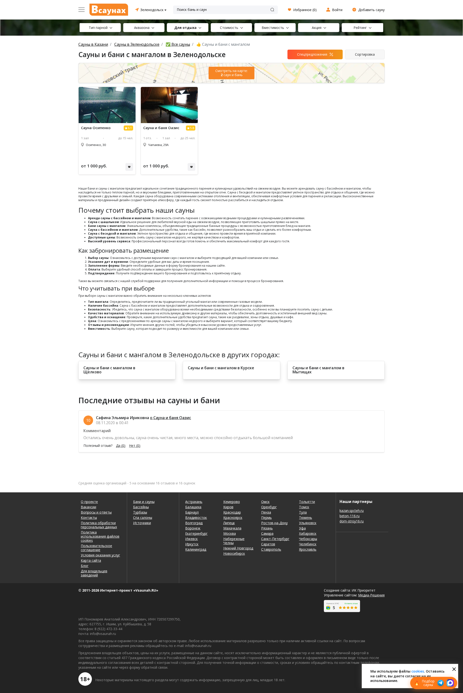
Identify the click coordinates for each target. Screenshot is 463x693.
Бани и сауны (144, 502)
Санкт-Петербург (275, 539)
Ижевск (191, 539)
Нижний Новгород (238, 548)
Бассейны (141, 507)
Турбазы (140, 512)
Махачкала (232, 528)
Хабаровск (307, 533)
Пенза (266, 512)
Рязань (267, 528)
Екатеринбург (196, 533)
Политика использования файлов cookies (100, 536)
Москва (229, 533)
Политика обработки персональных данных (99, 525)
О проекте (89, 502)
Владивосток (196, 517)
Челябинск (307, 544)
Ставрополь (271, 549)
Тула (303, 512)
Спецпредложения (312, 54)
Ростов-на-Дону (274, 523)
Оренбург (269, 507)
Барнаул (192, 512)
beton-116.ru (350, 516)
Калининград (195, 549)
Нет (134, 445)
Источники (142, 523)
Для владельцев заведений (94, 573)
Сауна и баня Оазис (161, 127)
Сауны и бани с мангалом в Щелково (109, 370)
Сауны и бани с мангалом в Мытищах (318, 370)
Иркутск (191, 544)
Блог (85, 566)
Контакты (89, 517)
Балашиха (193, 507)
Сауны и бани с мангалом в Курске (221, 368)
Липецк (229, 523)
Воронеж (192, 528)
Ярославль (307, 549)
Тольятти (307, 502)
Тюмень (305, 517)
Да (120, 445)
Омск (265, 502)
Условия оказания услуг (100, 555)
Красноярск (232, 517)
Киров (228, 507)
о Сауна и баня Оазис (170, 417)
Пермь (266, 517)
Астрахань (193, 502)
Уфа (302, 528)
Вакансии (88, 507)
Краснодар (232, 512)
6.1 (130, 128)
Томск (304, 507)
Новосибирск (234, 553)
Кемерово (231, 502)
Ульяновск (307, 523)
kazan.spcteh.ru (352, 510)
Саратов (268, 544)
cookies (417, 671)
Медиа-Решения (371, 595)
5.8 (192, 128)
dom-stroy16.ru (352, 521)
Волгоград (194, 523)
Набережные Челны (234, 541)
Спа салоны (142, 517)
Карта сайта (91, 560)
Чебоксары (308, 539)
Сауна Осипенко (96, 127)
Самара (267, 533)
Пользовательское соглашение (96, 548)
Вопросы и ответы (96, 512)
